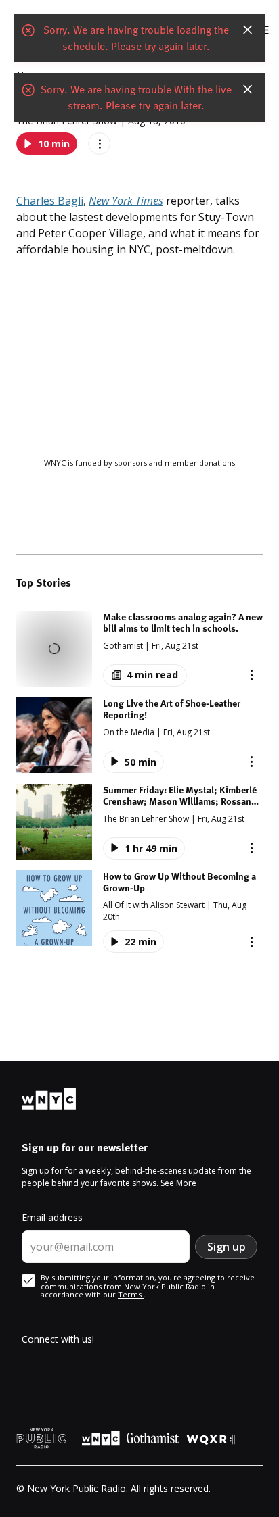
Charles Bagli (49, 200)
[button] (139, 649)
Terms (131, 1294)
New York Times (126, 200)
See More (178, 1183)
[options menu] (99, 143)
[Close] (247, 29)
